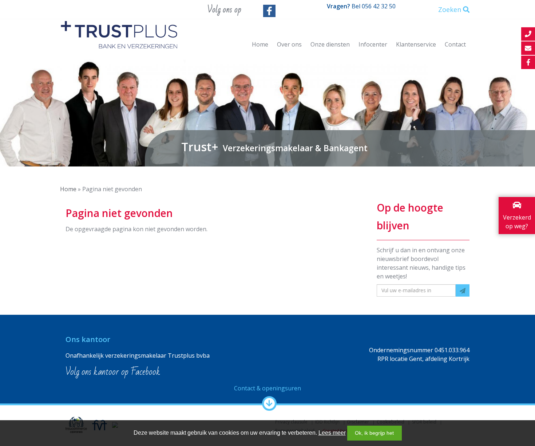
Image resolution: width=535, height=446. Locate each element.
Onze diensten (330, 44)
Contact (455, 44)
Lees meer (332, 433)
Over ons (289, 44)
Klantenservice (416, 44)
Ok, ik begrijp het (374, 433)
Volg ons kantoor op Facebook (113, 372)
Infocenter (372, 44)
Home (260, 44)
